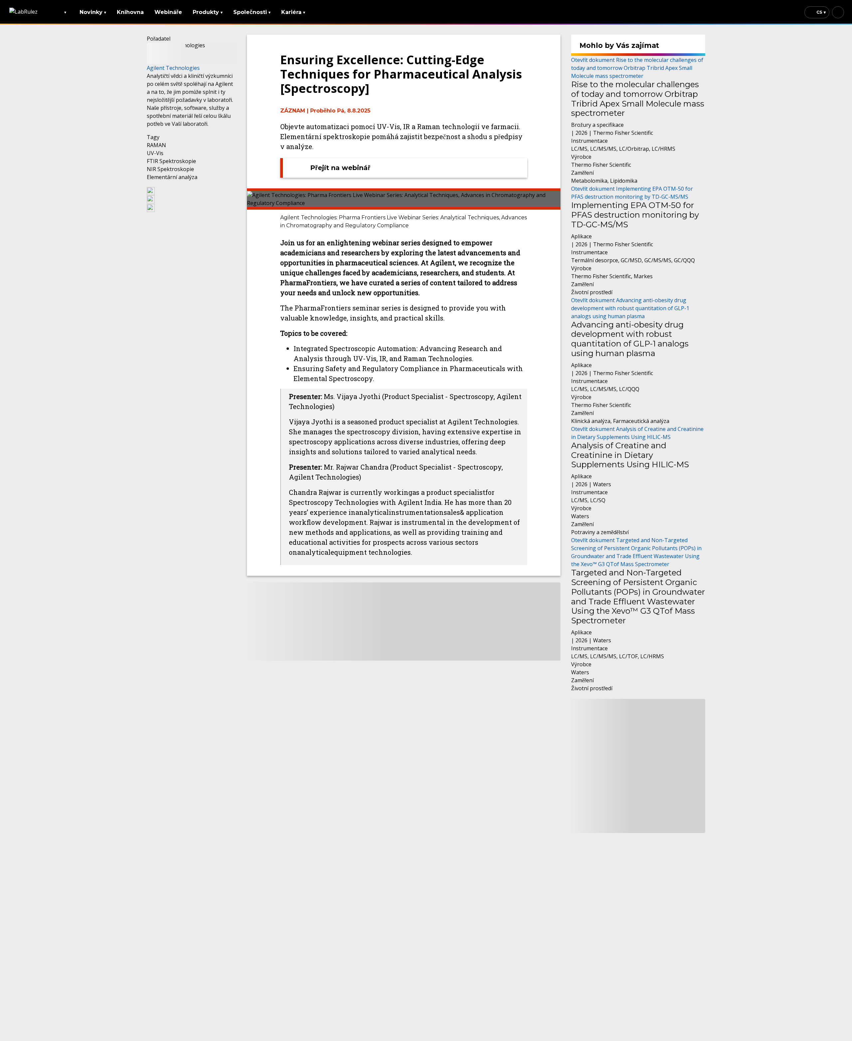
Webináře (168, 12)
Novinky (93, 12)
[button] (191, 190)
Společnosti (252, 12)
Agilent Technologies (173, 68)
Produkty (208, 12)
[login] (838, 12)
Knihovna (130, 12)
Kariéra (293, 12)
